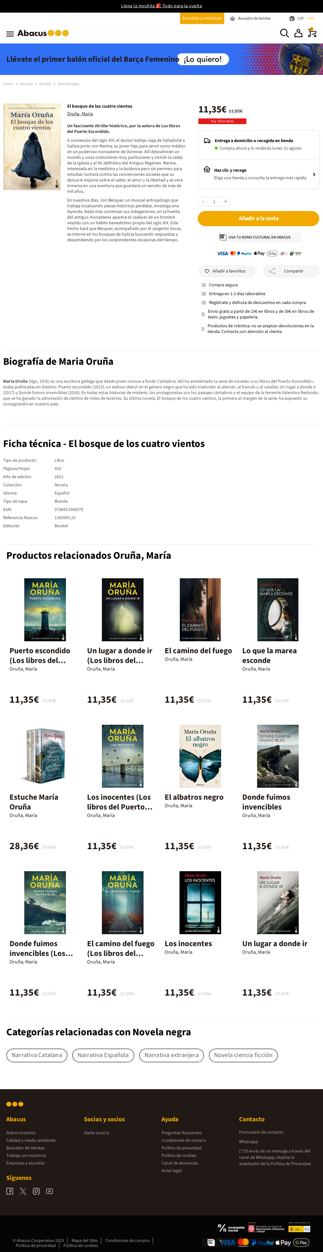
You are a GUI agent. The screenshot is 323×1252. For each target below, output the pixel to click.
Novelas (26, 84)
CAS (310, 18)
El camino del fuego (198, 650)
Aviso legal (172, 1171)
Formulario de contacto (261, 1132)
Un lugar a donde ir (275, 943)
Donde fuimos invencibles (266, 802)
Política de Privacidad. (291, 1164)
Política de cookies (179, 1155)
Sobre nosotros (20, 1133)
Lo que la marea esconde (269, 655)
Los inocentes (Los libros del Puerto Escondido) (119, 807)
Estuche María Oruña (33, 802)
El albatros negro (194, 797)
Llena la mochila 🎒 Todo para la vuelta (161, 6)
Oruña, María (80, 114)
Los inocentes (188, 943)
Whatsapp (248, 1142)
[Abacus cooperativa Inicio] (44, 37)
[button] (298, 34)
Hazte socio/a (96, 1133)
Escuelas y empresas (202, 18)
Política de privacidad (182, 1148)
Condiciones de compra (184, 1140)
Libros (8, 84)
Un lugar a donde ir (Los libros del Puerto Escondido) (119, 660)
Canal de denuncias (180, 1163)
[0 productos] (312, 35)
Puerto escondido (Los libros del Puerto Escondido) (41, 660)
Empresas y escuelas (25, 1163)
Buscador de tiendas (25, 1148)
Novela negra (68, 84)
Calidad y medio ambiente (31, 1140)
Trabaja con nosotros (26, 1155)
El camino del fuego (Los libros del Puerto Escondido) (121, 953)
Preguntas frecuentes (182, 1133)
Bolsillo (45, 84)
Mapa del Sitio (85, 1241)
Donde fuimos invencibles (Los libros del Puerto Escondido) (38, 958)
